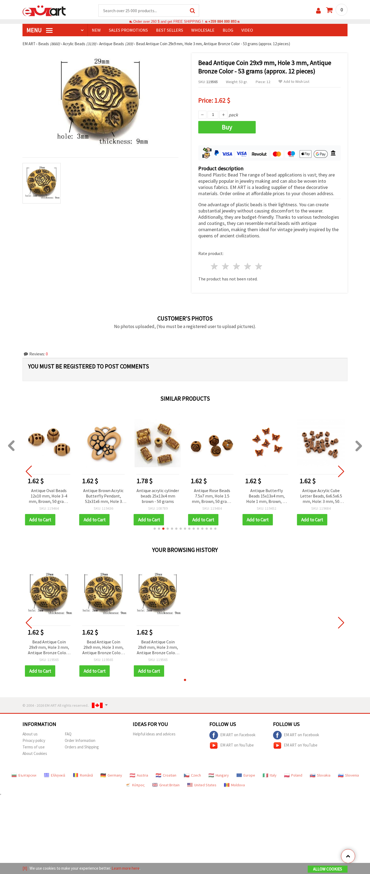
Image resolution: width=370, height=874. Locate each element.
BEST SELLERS (169, 30)
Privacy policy (33, 740)
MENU (35, 30)
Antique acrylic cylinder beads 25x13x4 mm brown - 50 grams (158, 496)
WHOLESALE (203, 30)
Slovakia (323, 775)
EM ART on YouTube (237, 745)
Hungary (222, 775)
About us (30, 733)
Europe (249, 775)
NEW (96, 30)
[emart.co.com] (44, 10)
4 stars (247, 266)
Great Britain (169, 785)
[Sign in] (318, 10)
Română (86, 775)
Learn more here (125, 868)
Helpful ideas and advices (154, 733)
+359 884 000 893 (222, 21)
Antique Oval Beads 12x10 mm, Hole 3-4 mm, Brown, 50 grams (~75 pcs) (49, 496)
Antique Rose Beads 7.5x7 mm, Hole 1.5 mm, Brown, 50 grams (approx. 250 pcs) (212, 496)
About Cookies (34, 753)
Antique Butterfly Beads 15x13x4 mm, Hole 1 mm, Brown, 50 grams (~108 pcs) (266, 496)
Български (27, 775)
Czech (196, 775)
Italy (273, 775)
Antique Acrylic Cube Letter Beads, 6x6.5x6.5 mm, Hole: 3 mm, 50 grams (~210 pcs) (321, 496)
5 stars (258, 266)
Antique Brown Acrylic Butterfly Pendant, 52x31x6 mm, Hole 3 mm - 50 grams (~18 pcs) (103, 496)
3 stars (236, 266)
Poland (296, 775)
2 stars (225, 266)
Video (247, 30)
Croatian (169, 775)
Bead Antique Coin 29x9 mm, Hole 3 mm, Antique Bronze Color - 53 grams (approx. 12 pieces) (49, 647)
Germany (115, 775)
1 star (214, 266)
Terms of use (33, 746)
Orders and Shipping (82, 746)
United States (205, 785)
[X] (24, 868)
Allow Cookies (327, 869)
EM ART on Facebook (237, 734)
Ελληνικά (58, 775)
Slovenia (352, 775)
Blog (228, 30)
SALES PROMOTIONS (128, 30)
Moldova (238, 785)
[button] (155, 529)
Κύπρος (138, 785)
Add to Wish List (296, 82)
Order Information (80, 740)
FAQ (68, 733)
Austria (142, 775)
